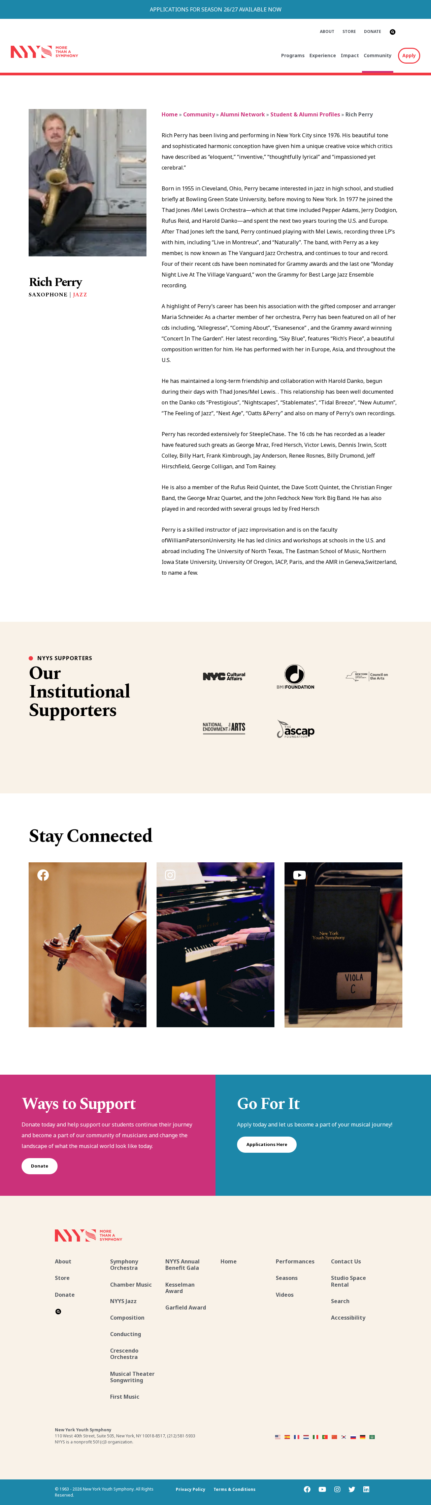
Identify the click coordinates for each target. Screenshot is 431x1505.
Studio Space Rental (348, 1281)
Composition (127, 1317)
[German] (363, 1436)
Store (349, 31)
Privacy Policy (190, 1489)
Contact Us (346, 1261)
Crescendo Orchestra (124, 1354)
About (327, 31)
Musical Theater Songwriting (132, 1377)
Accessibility (348, 1317)
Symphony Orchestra (124, 1264)
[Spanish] (287, 1436)
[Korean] (344, 1436)
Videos (285, 1294)
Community (378, 55)
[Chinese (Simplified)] (334, 1436)
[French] (297, 1436)
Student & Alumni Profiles (305, 114)
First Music (124, 1396)
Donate (372, 31)
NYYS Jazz (123, 1301)
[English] (278, 1436)
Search (340, 1301)
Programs (293, 55)
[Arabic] (372, 1436)
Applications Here (266, 1144)
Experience (322, 55)
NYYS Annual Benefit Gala (182, 1264)
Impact (350, 55)
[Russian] (353, 1436)
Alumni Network (242, 114)
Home (170, 114)
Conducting (125, 1334)
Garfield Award (185, 1307)
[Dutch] (306, 1436)
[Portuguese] (325, 1436)
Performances (295, 1261)
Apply (409, 55)
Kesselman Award (180, 1288)
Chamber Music (131, 1284)
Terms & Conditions (234, 1489)
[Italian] (316, 1436)
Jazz (80, 295)
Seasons (287, 1278)
